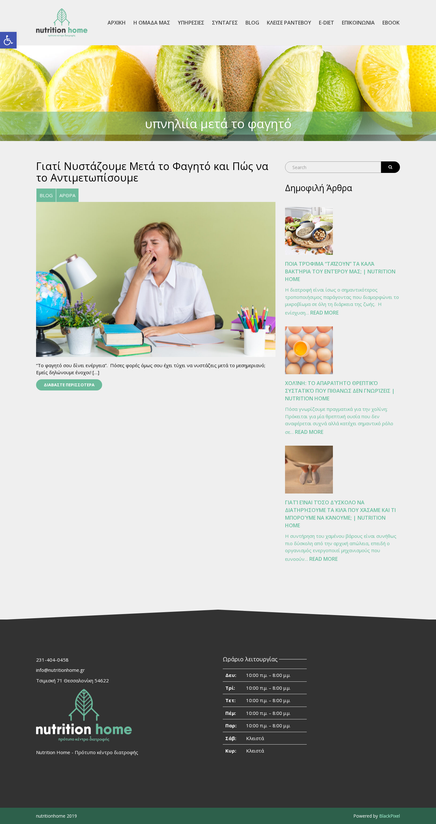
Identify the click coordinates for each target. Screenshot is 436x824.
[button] (8, 40)
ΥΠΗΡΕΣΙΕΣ (191, 22)
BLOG (252, 22)
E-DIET (326, 22)
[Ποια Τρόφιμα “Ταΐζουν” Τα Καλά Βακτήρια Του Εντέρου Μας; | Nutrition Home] (309, 231)
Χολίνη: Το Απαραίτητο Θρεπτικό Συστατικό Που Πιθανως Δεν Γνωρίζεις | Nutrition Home (340, 391)
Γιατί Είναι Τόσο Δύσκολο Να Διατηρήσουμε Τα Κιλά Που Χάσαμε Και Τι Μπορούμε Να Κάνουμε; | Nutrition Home (340, 514)
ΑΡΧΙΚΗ (117, 22)
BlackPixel (389, 816)
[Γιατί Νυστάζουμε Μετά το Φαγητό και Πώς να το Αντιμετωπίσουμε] (155, 279)
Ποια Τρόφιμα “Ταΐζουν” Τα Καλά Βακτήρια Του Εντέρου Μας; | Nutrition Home (340, 271)
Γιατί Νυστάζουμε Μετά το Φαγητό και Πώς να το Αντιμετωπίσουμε (152, 172)
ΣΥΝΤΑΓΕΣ (225, 22)
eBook (391, 22)
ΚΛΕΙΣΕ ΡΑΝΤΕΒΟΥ (289, 22)
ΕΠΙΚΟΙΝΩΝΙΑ (358, 22)
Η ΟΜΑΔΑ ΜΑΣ (151, 22)
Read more (324, 313)
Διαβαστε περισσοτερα (69, 385)
